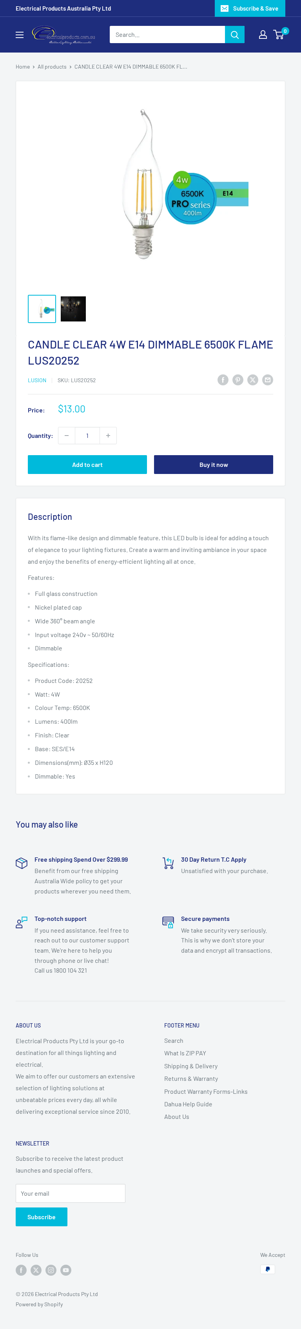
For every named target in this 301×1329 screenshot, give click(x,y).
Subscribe (41, 1216)
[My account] (263, 34)
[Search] (235, 34)
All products (52, 66)
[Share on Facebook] (223, 379)
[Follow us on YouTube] (65, 1270)
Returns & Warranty (191, 1078)
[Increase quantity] (108, 435)
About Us (176, 1116)
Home (23, 66)
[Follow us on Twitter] (36, 1270)
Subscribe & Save (255, 8)
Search (173, 1040)
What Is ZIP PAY (185, 1053)
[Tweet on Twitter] (252, 379)
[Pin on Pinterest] (237, 379)
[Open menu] (20, 35)
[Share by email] (267, 379)
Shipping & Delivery (191, 1065)
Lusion (37, 380)
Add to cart (87, 464)
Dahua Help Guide (188, 1104)
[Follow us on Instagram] (50, 1270)
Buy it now (213, 464)
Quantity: (40, 435)
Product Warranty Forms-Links (206, 1091)
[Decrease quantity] (66, 435)
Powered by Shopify (39, 1304)
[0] (279, 34)
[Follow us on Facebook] (21, 1270)
